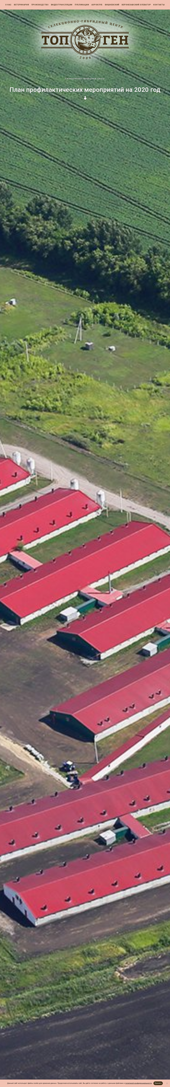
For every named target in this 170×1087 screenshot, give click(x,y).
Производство (40, 5)
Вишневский (112, 5)
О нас (8, 5)
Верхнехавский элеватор (136, 5)
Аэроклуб (97, 5)
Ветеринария (21, 5)
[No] (167, 1083)
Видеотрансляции (61, 5)
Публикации (82, 5)
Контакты (159, 5)
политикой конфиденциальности (138, 1083)
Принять (158, 1083)
